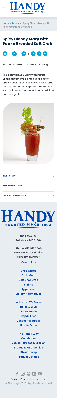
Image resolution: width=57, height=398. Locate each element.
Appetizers (28, 289)
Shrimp (28, 284)
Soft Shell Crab (28, 280)
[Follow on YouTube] (40, 374)
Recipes (16, 23)
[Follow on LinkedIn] (34, 374)
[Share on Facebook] (33, 53)
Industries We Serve (28, 302)
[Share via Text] (23, 53)
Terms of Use (38, 379)
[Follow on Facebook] (17, 374)
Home (6, 23)
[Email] (14, 53)
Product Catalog (28, 357)
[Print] (5, 53)
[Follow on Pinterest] (28, 374)
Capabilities (28, 316)
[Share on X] (39, 53)
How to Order (28, 325)
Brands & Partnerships (28, 347)
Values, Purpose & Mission (28, 343)
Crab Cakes (28, 271)
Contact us (28, 262)
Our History (28, 338)
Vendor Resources (28, 321)
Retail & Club (28, 307)
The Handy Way (28, 334)
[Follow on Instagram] (23, 374)
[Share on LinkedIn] (45, 53)
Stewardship (28, 352)
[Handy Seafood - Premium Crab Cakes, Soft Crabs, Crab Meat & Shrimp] (28, 8)
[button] (3, 8)
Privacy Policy (19, 379)
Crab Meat (28, 275)
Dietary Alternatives (28, 294)
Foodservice (29, 311)
